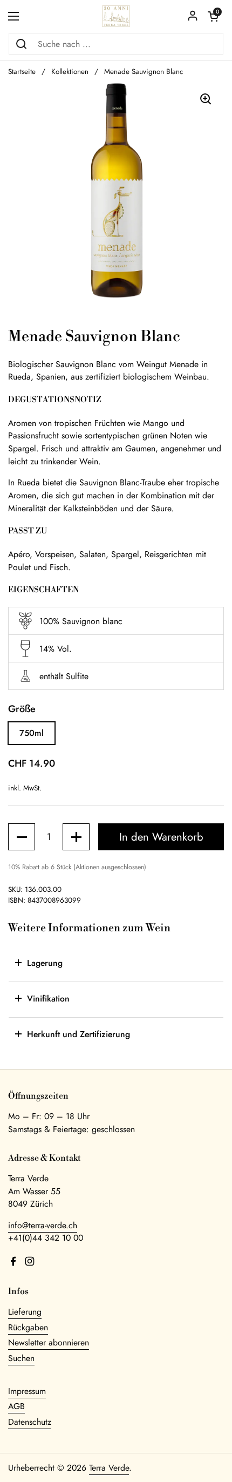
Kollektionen (69, 71)
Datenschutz (29, 1422)
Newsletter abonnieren (48, 1342)
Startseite (22, 71)
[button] (213, 16)
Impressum (27, 1391)
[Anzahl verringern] (21, 836)
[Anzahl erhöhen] (76, 836)
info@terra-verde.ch (42, 1225)
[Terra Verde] (116, 16)
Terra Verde (109, 1467)
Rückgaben (28, 1327)
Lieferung (25, 1311)
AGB (16, 1406)
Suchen (21, 1358)
